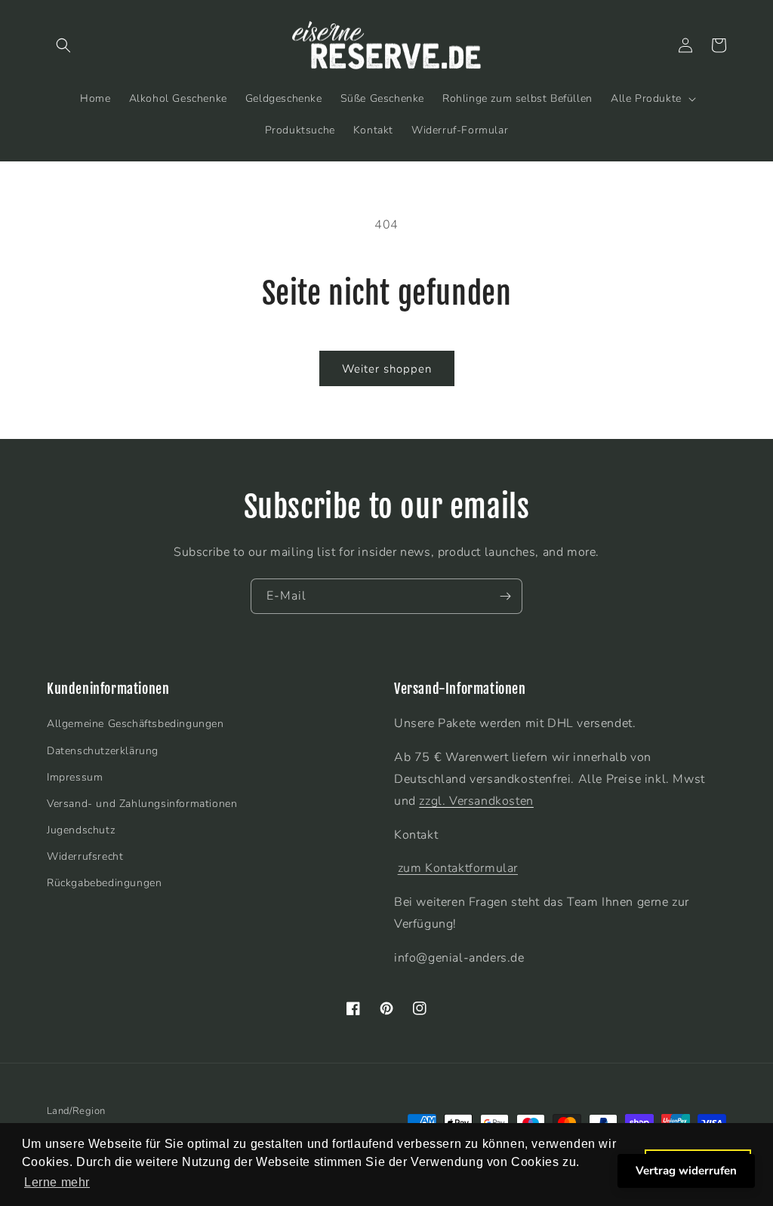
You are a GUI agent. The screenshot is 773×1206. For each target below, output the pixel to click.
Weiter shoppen (387, 368)
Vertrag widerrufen (686, 1170)
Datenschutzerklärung (103, 751)
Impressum (75, 777)
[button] (63, 45)
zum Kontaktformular (458, 868)
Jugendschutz (81, 830)
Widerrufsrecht (85, 856)
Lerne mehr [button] (57, 1182)
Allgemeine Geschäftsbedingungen (135, 724)
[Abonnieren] (505, 596)
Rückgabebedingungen (104, 883)
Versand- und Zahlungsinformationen (142, 803)
